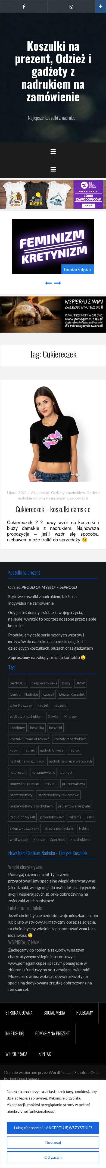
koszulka (37, 728)
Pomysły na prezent (52, 498)
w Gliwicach (19, 839)
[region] (53, 1124)
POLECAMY (84, 1012)
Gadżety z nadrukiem (68, 492)
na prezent (18, 772)
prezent (51, 783)
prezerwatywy (21, 795)
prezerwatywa (73, 783)
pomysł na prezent (24, 783)
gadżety (60, 705)
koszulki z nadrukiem (70, 739)
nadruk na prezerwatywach (70, 761)
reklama (75, 817)
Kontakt (46, 1054)
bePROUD (18, 683)
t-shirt (84, 828)
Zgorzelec (57, 839)
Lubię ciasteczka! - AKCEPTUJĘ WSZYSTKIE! (53, 1127)
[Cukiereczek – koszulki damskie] (53, 431)
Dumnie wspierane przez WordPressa (37, 1072)
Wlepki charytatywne (25, 866)
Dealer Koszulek (72, 694)
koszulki (55, 728)
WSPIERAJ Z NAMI (24, 942)
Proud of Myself (22, 817)
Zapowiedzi (79, 498)
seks (90, 817)
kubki (14, 750)
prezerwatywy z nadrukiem (31, 806)
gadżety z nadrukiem (26, 716)
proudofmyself (52, 817)
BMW (80, 683)
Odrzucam (53, 1157)
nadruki (74, 750)
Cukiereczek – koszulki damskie (53, 509)
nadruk (29, 750)
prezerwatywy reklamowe (58, 795)
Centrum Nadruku (24, 694)
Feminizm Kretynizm (77, 269)
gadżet (43, 705)
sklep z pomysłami (59, 828)
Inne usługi (14, 1033)
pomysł (66, 772)
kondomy (17, 728)
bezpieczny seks (44, 683)
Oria (95, 1072)
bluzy (66, 683)
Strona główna (19, 1012)
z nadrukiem (80, 839)
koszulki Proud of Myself (29, 739)
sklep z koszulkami (24, 828)
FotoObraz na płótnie (25, 907)
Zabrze (39, 839)
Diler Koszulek (21, 705)
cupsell (48, 694)
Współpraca (16, 1054)
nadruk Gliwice (51, 750)
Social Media (54, 1012)
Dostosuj (53, 1142)
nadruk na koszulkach (27, 761)
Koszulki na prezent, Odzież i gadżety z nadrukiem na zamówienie (53, 71)
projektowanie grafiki (75, 806)
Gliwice (53, 716)
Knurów (70, 716)
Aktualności (40, 492)
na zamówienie (43, 772)
